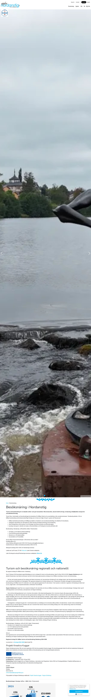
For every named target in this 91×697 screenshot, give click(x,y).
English (88, 2)
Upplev (77, 6)
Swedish (84, 2)
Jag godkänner (79, 691)
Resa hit (72, 2)
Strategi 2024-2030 (19, 642)
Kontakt (77, 2)
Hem (7, 503)
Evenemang (71, 6)
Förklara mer (72, 689)
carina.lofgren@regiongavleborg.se (14, 672)
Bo (84, 6)
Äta (81, 6)
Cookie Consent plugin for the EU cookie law (78, 694)
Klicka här (24, 550)
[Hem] (10, 5)
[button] (44, 495)
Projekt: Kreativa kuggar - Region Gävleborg (40, 675)
